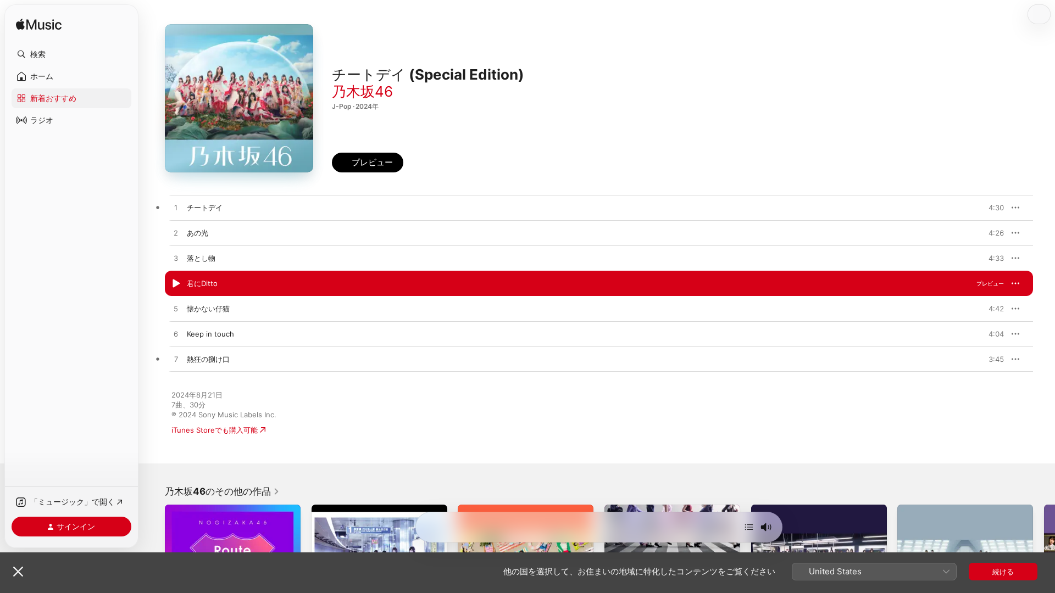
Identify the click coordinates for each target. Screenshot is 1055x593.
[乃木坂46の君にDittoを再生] (176, 284)
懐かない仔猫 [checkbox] (208, 308)
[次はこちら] (749, 527)
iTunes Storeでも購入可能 (214, 430)
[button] (71, 54)
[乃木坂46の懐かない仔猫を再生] (176, 309)
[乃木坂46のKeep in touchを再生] (176, 334)
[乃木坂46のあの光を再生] (176, 233)
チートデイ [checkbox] (205, 207)
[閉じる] (18, 572)
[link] (222, 491)
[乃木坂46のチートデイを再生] (176, 208)
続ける (1003, 571)
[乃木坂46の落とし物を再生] (176, 259)
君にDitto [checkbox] (202, 283)
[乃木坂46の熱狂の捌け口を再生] (176, 360)
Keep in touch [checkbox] (210, 333)
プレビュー (990, 207)
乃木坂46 (362, 91)
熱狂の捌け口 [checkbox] (208, 359)
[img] (39, 25)
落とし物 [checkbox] (201, 258)
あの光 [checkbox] (197, 232)
